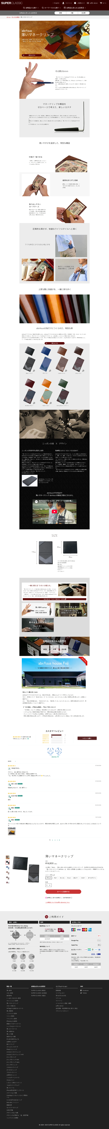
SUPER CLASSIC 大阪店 (38, 995)
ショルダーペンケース (13, 1077)
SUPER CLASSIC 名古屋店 (39, 993)
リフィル (58, 998)
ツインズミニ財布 (12, 1018)
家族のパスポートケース (14, 1024)
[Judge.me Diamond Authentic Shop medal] (50, 751)
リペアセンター (60, 993)
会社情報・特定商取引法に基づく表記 (66, 1008)
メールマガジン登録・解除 (63, 1003)
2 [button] (52, 840)
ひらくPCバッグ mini (13, 1059)
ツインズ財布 (10, 1016)
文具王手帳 (10, 1110)
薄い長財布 (10, 1011)
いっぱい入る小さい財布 (14, 998)
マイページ (59, 1000)
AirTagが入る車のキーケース (15, 1008)
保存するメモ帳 (11, 1036)
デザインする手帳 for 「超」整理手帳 (17, 1115)
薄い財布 (9, 990)
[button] (46, 735)
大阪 (72, 13)
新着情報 (58, 990)
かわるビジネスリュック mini (15, 1054)
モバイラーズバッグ (12, 1107)
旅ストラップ (10, 1044)
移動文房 (9, 1105)
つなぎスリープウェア (13, 1085)
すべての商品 (15, 17)
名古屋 (83, 13)
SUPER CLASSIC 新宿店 (38, 990)
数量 (46, 882)
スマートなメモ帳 (12, 1093)
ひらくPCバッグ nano (13, 1062)
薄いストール (10, 1088)
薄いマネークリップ (12, 1003)
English (56, 3)
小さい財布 (10, 993)
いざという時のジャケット (14, 1082)
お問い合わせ (59, 1006)
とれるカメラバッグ (12, 1067)
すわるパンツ (10, 1080)
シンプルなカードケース (14, 1026)
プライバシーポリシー (62, 1011)
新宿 (60, 13)
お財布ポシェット (12, 1075)
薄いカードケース (12, 1029)
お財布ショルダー (12, 1041)
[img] (12, 766)
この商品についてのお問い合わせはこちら (57, 902)
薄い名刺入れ (10, 1031)
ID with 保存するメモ (13, 1039)
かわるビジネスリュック (14, 1052)
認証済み (54, 757)
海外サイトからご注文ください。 (57, 949)
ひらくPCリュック (12, 1064)
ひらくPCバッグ (11, 1057)
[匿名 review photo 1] (12, 831)
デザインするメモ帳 (12, 1112)
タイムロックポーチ (12, 1047)
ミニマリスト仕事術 (12, 1118)
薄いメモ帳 (10, 1034)
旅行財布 (9, 995)
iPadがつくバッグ (12, 1049)
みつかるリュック (12, 1070)
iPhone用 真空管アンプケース (15, 1090)
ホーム (8, 17)
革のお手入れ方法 (61, 995)
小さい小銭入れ (11, 1006)
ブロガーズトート (12, 1072)
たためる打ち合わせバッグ (14, 1100)
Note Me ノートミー (13, 1102)
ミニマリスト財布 (12, 1013)
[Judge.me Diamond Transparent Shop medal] (58, 751)
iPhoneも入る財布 (12, 1021)
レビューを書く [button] (87, 738)
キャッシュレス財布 (12, 1000)
